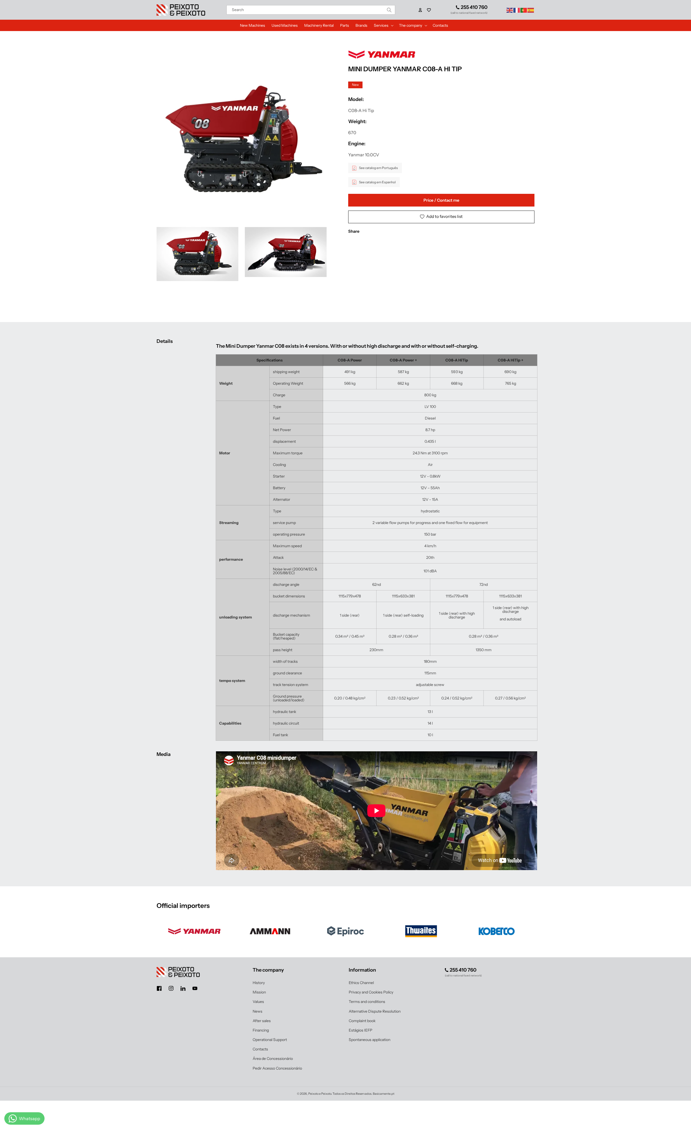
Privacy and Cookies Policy (371, 992)
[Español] (530, 9)
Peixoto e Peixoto (319, 1094)
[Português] (523, 9)
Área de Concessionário (273, 1058)
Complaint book (362, 1020)
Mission (259, 992)
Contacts (260, 1049)
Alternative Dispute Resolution (375, 1011)
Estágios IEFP (360, 1030)
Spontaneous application (369, 1039)
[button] (429, 10)
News (257, 1011)
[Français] (516, 9)
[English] (509, 9)
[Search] (389, 10)
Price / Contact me (441, 200)
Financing (261, 1030)
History (259, 982)
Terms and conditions (367, 1001)
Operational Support (270, 1039)
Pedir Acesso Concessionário (277, 1068)
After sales (262, 1020)
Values (258, 1001)
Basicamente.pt (383, 1094)
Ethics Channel (361, 982)
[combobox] (310, 10)
